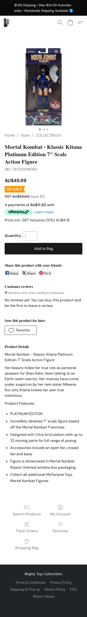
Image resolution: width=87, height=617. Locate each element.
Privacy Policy (61, 583)
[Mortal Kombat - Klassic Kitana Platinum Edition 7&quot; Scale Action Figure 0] (43, 86)
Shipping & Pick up (25, 590)
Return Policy (55, 590)
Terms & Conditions (30, 583)
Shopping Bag (27, 547)
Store (25, 135)
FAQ (73, 590)
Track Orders (27, 530)
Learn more (44, 212)
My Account (60, 514)
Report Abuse (43, 597)
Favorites (60, 530)
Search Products (27, 514)
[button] (6, 23)
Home (10, 135)
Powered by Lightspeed (43, 604)
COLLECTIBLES (48, 135)
